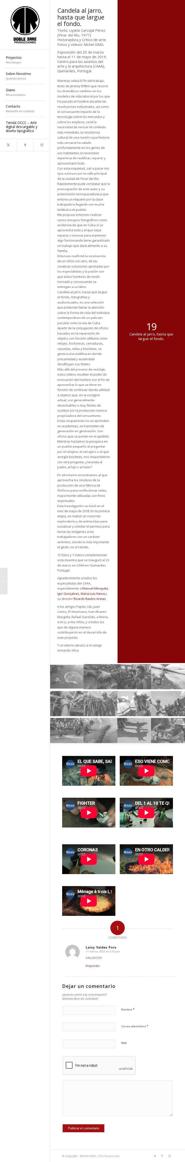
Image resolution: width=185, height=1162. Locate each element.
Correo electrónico (134, 1026)
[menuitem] (25, 60)
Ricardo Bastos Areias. (90, 598)
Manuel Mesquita (95, 588)
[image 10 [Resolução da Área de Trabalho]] (101, 730)
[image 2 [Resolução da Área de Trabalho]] (101, 676)
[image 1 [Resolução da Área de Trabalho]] (67, 676)
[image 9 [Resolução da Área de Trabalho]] (67, 730)
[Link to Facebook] (25, 145)
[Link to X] (8, 145)
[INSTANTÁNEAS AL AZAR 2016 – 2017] (3, 581)
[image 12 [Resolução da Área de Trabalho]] (168, 730)
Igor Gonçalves (68, 593)
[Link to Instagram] (41, 145)
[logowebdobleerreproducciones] (25, 25)
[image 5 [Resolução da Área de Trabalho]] (67, 703)
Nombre (127, 1009)
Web (124, 1043)
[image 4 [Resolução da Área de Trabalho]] (168, 676)
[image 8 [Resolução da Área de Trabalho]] (168, 703)
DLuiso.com (112, 1156)
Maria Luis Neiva (93, 593)
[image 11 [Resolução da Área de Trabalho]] (134, 730)
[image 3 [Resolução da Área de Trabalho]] (134, 676)
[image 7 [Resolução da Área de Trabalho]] (134, 703)
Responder (93, 965)
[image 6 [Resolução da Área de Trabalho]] (101, 703)
